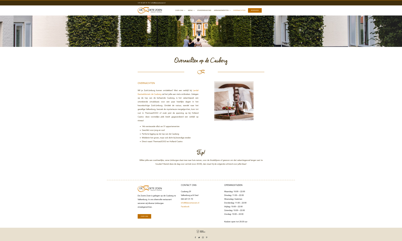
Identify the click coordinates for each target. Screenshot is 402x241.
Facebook (185, 206)
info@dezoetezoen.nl (158, 3)
